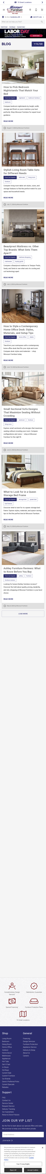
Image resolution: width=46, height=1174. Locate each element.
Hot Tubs (5, 1061)
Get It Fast (6, 1064)
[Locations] (30, 9)
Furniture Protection (30, 1044)
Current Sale (6, 1073)
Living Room (6, 1039)
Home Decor (7, 1053)
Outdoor (5, 1050)
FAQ (3, 1098)
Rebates (5, 1087)
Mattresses (6, 1056)
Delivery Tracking (24, 2)
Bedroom (5, 1041)
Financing (26, 1039)
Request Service (8, 1106)
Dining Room (7, 1044)
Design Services (29, 1041)
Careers (26, 1056)
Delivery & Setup (29, 1050)
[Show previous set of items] (3, 2)
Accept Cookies (32, 1170)
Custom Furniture (8, 1076)
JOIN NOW (6, 1141)
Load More (23, 614)
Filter (39, 44)
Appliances (6, 1059)
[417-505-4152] (36, 9)
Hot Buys (5, 1070)
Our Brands (6, 1079)
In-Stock (5, 1067)
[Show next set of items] (42, 2)
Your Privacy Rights (23, 1164)
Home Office (7, 1047)
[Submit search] (42, 22)
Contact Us (6, 1100)
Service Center (7, 1103)
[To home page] (15, 10)
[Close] (42, 1147)
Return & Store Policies (10, 1115)
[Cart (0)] (42, 9)
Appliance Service (29, 1047)
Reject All (13, 1170)
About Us (26, 1053)
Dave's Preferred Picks (10, 1082)
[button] (3, 9)
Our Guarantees (8, 1112)
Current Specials (8, 1084)
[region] (23, 1159)
